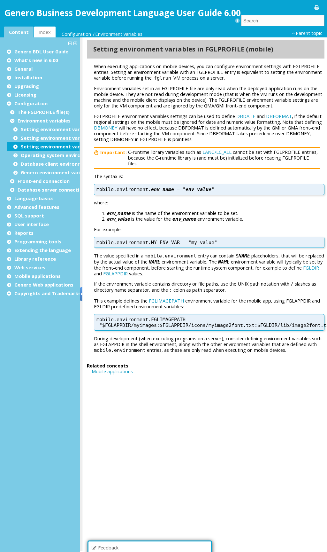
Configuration (76, 34)
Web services (29, 267)
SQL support (29, 215)
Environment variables (118, 34)
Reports (24, 233)
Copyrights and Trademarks (47, 293)
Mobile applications (37, 276)
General (23, 69)
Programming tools (37, 241)
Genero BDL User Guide (41, 51)
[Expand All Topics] (76, 42)
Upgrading (26, 86)
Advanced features (36, 207)
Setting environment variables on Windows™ (74, 138)
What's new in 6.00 (36, 60)
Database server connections (53, 189)
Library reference (35, 259)
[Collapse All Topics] (70, 42)
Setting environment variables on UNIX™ (69, 129)
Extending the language (42, 250)
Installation (28, 77)
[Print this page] (317, 7)
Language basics (34, 198)
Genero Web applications (43, 284)
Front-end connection (44, 181)
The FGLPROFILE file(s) (44, 112)
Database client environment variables (67, 164)
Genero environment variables (57, 172)
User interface (31, 224)
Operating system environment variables (70, 155)
